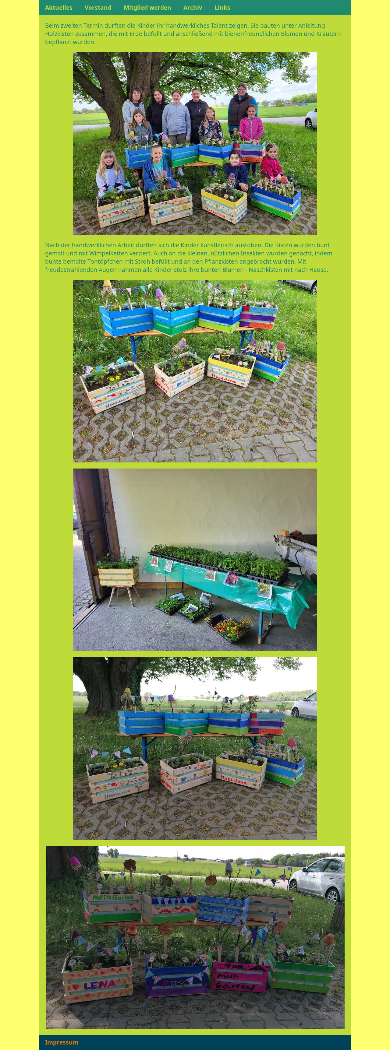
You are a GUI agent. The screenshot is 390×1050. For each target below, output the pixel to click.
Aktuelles (59, 7)
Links (222, 7)
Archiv (192, 7)
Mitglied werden (147, 7)
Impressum (62, 1042)
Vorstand (98, 7)
